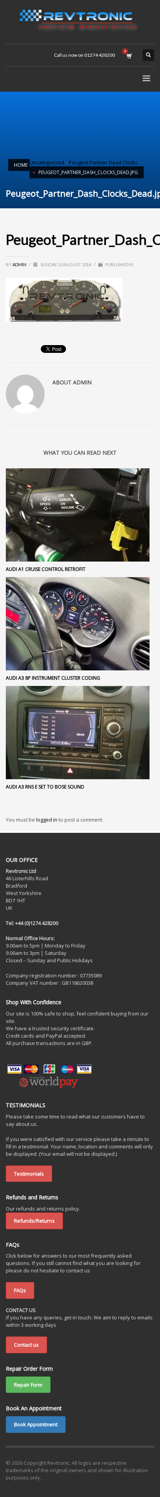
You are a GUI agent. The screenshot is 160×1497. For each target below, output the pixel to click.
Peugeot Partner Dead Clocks (103, 162)
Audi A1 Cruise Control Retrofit (45, 569)
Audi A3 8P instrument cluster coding (53, 678)
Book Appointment (35, 1424)
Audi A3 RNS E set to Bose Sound (45, 786)
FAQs (20, 1290)
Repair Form (28, 1384)
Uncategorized (47, 162)
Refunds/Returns (34, 1220)
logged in (47, 819)
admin (19, 264)
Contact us (26, 1344)
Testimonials (29, 1173)
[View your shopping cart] (129, 55)
